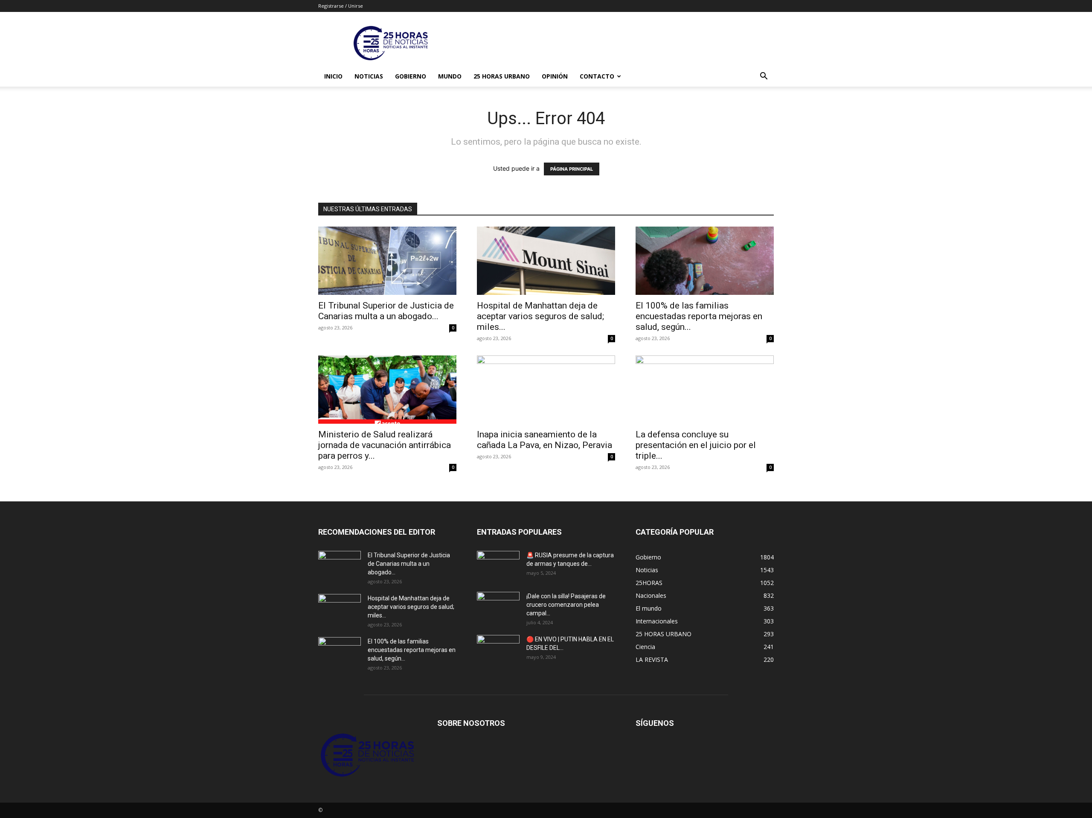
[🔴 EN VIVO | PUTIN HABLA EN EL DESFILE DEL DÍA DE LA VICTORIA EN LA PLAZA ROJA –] (498, 650)
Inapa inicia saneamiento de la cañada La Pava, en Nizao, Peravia (544, 439)
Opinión (555, 76)
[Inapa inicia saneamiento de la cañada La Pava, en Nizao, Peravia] (546, 389)
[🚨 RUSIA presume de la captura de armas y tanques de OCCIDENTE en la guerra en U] (498, 566)
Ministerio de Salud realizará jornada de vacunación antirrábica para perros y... (384, 445)
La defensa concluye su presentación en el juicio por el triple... (696, 445)
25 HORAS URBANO (501, 76)
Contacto (597, 76)
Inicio (333, 76)
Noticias (368, 76)
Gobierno (410, 76)
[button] (763, 77)
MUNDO (450, 76)
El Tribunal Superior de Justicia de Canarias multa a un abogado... (386, 310)
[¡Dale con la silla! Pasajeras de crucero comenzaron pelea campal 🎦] (498, 607)
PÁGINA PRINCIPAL (571, 169)
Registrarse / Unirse (340, 6)
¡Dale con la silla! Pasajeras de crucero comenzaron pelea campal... (566, 605)
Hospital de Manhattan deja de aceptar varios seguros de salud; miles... (540, 316)
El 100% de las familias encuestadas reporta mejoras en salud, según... (699, 316)
